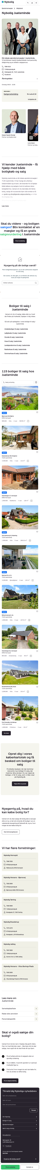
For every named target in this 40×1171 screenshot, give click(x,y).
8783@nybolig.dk (11, 864)
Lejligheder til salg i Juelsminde (15, 333)
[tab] (18, 448)
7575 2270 (9, 928)
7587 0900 (9, 950)
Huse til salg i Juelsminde (13, 341)
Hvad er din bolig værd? (12, 1159)
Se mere (6, 733)
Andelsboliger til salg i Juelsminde (16, 329)
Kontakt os (29, 1167)
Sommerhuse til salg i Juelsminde (15, 353)
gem (37, 412)
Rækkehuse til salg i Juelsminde (15, 349)
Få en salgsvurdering (10, 1081)
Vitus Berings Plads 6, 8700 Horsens (17, 979)
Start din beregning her (11, 832)
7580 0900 (9, 906)
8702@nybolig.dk (11, 887)
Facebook (7, 74)
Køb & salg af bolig (8, 1128)
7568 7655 (9, 861)
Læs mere (5, 1153)
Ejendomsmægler (7, 8)
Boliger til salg (7, 1120)
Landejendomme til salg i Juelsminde (17, 345)
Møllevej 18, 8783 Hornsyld (14, 868)
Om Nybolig (6, 1117)
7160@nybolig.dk (11, 909)
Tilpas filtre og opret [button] (20, 784)
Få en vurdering (10, 1167)
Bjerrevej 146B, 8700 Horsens (15, 890)
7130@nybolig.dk (9, 69)
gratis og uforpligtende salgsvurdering (17, 194)
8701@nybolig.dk (11, 976)
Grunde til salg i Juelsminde (13, 337)
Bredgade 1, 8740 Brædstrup (15, 934)
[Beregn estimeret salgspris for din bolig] (35, 283)
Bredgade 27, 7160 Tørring (14, 912)
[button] (5, 206)
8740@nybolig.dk (11, 931)
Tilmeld (33, 1110)
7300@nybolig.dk (11, 953)
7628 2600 (9, 883)
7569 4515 (7, 66)
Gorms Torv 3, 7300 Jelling (14, 957)
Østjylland (19, 8)
